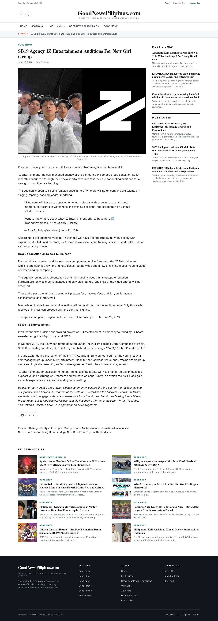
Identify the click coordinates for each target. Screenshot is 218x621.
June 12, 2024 (70, 230)
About (167, 3)
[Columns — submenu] (65, 26)
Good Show (25, 45)
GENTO (122, 348)
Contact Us (127, 600)
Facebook (170, 614)
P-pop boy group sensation (114, 174)
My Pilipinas (127, 576)
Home (23, 26)
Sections (37, 26)
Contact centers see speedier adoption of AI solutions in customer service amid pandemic (176, 95)
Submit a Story (179, 3)
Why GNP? (126, 585)
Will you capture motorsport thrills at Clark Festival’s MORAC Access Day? (166, 463)
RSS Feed (169, 581)
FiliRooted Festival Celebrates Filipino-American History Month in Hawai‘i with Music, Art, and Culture (71, 485)
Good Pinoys (85, 585)
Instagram (185, 614)
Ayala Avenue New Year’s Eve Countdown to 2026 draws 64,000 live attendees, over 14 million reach (72, 463)
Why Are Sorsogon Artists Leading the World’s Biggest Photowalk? (166, 485)
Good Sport (84, 581)
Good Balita (84, 571)
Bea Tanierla (42, 62)
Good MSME (111, 26)
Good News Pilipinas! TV (84, 26)
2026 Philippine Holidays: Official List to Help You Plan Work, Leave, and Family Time (173, 150)
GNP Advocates (129, 595)
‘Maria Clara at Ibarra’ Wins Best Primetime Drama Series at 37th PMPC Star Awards (70, 531)
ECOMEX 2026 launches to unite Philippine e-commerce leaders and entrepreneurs (74, 33)
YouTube (196, 614)
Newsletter (195, 3)
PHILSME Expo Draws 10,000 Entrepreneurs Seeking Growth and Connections (171, 127)
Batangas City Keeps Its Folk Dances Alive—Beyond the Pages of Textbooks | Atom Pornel (166, 508)
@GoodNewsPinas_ (36, 223)
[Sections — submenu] (46, 26)
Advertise (126, 590)
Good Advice (85, 590)
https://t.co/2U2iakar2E (64, 223)
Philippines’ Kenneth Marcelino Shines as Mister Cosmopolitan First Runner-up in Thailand (68, 508)
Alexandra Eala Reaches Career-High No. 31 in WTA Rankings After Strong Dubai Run (175, 56)
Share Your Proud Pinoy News (136, 581)
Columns (56, 26)
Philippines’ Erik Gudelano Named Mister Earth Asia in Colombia (166, 531)
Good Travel (85, 595)
